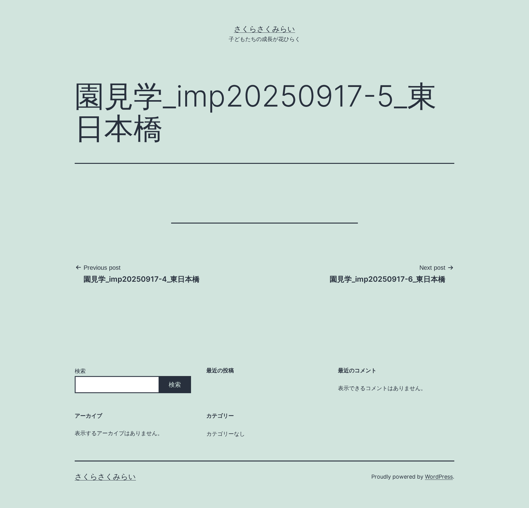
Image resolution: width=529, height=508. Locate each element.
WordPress (439, 476)
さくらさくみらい (264, 28)
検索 (80, 371)
